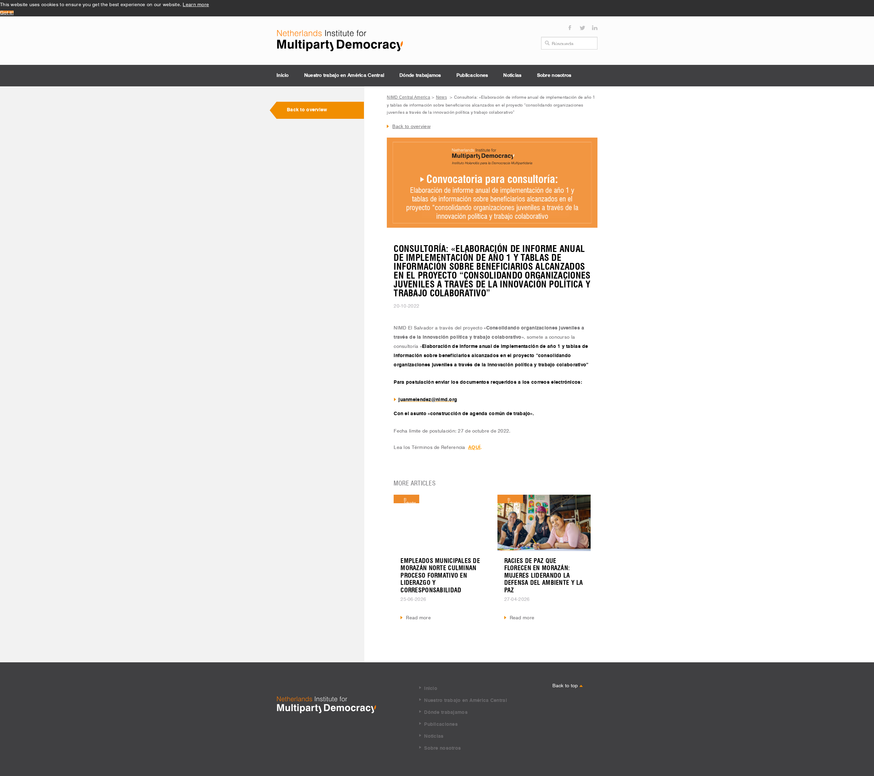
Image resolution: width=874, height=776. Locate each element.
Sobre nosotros (554, 75)
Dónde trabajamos (420, 75)
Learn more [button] (196, 3)
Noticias (512, 75)
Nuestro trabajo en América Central (344, 75)
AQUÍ (474, 447)
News (441, 97)
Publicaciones (472, 75)
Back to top (565, 684)
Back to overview (307, 110)
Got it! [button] (7, 12)
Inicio (283, 75)
